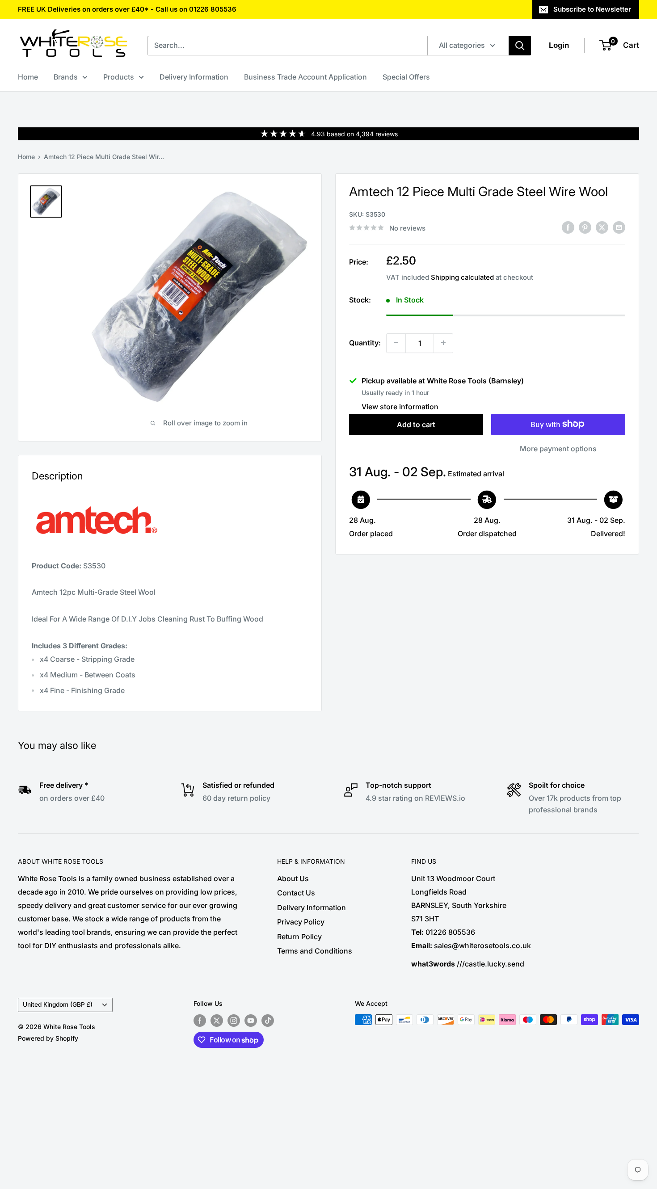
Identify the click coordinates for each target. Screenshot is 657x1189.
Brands (66, 76)
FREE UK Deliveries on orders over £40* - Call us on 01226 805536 (127, 9)
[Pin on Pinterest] (585, 227)
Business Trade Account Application (305, 76)
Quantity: (365, 342)
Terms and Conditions (314, 950)
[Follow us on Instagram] (233, 1020)
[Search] (520, 45)
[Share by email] (619, 227)
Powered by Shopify (48, 1038)
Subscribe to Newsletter (592, 9)
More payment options (558, 448)
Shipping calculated (462, 277)
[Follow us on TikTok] (267, 1020)
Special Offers (406, 76)
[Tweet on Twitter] (602, 227)
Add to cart (416, 424)
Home (28, 76)
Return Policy (299, 936)
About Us (293, 878)
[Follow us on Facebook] (200, 1020)
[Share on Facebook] (568, 227)
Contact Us (296, 892)
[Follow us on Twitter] (217, 1020)
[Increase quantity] (443, 342)
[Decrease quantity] (396, 342)
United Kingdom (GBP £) (58, 1004)
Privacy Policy (300, 921)
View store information (400, 406)
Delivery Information (194, 76)
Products (118, 76)
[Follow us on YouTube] (250, 1020)
